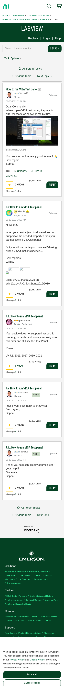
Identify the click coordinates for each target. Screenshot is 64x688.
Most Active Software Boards (19, 19)
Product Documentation (29, 632)
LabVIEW (44, 19)
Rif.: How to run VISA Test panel (24, 316)
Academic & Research (15, 571)
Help (58, 38)
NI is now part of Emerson (17, 616)
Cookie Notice (37, 659)
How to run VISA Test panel (22, 89)
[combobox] (24, 48)
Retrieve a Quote (14, 599)
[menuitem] (49, 6)
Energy (37, 575)
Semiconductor (41, 579)
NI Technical (36, 171)
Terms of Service (34, 599)
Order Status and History (41, 595)
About (34, 616)
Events (48, 620)
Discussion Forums (38, 15)
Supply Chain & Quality (30, 620)
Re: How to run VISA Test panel (24, 207)
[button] (32, 131)
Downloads (10, 632)
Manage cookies (32, 683)
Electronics (25, 575)
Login (46, 38)
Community (18, 15)
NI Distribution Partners (16, 595)
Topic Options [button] (11, 58)
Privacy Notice (17, 659)
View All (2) (11, 176)
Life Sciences (24, 579)
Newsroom (12, 620)
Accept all (32, 674)
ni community (20, 171)
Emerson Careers (49, 616)
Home (5, 15)
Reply (52, 184)
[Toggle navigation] (16, 7)
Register (33, 38)
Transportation (14, 583)
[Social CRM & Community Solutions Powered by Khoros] (31, 529)
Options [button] (52, 95)
